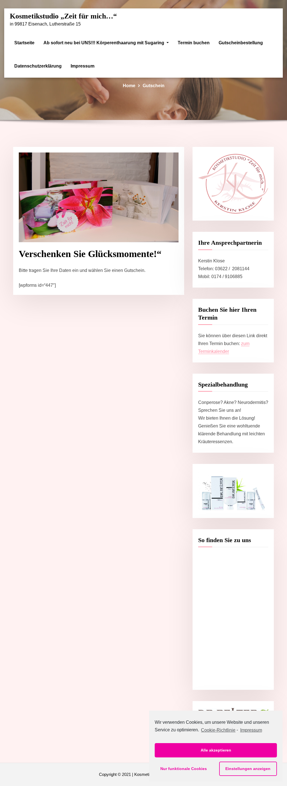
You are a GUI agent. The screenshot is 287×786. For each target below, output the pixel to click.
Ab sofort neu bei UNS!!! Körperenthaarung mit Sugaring (104, 42)
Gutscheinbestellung (241, 42)
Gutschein (154, 85)
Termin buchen (194, 42)
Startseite (24, 42)
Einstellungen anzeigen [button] (247, 768)
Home (129, 85)
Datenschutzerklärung (38, 66)
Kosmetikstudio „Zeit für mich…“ (63, 16)
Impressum (82, 66)
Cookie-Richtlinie (218, 730)
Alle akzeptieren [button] (216, 750)
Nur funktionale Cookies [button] (183, 768)
